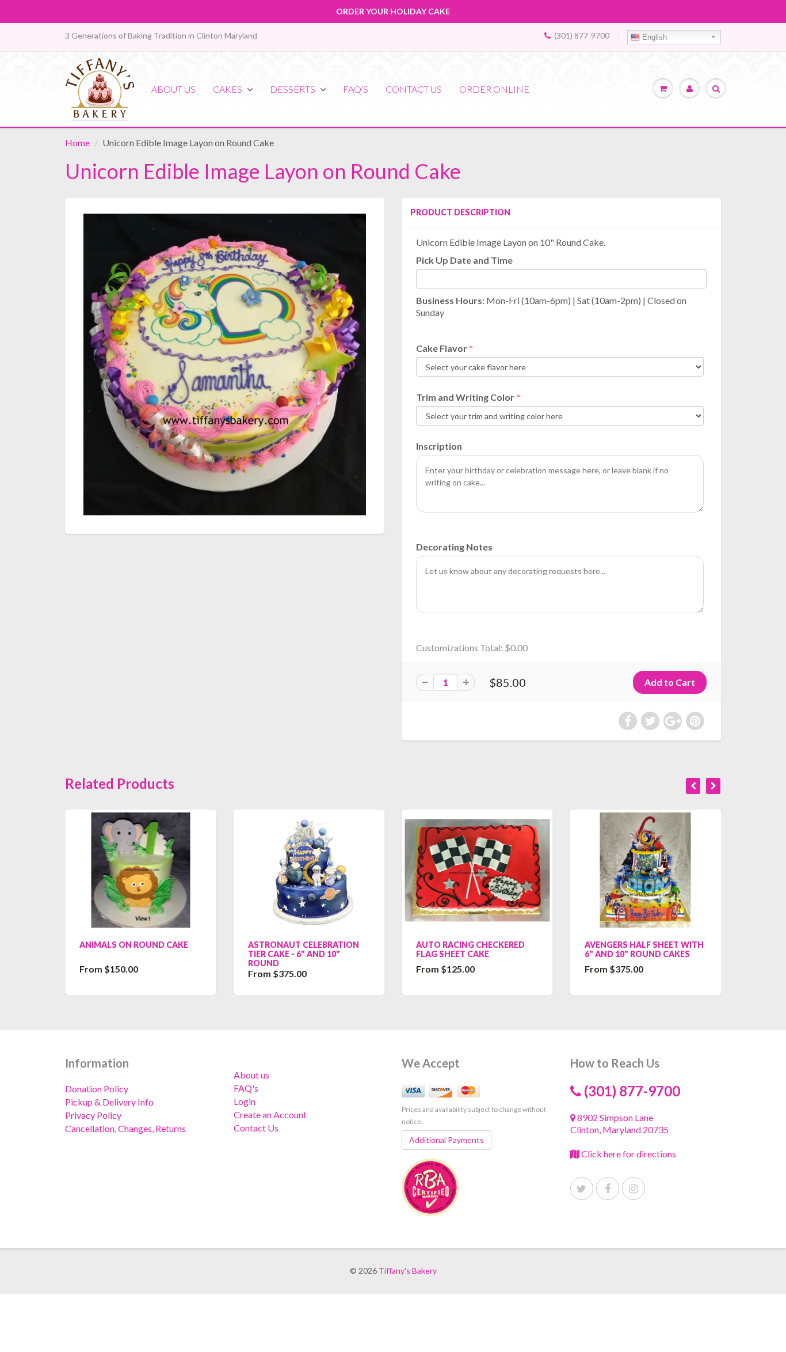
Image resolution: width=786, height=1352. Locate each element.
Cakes (227, 88)
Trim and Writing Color (465, 397)
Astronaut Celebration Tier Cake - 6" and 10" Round (303, 954)
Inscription (439, 445)
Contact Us (256, 1127)
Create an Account (270, 1114)
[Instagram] (633, 1188)
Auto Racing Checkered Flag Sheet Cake (470, 949)
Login (244, 1101)
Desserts (292, 88)
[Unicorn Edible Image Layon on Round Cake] (224, 364)
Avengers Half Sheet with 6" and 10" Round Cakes (644, 949)
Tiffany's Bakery (408, 1270)
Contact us (414, 88)
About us (173, 88)
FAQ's (355, 88)
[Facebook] (607, 1188)
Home (77, 142)
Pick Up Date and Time (464, 260)
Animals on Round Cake (133, 945)
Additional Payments (446, 1140)
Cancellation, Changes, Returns (125, 1128)
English (653, 37)
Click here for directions (627, 1153)
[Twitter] (581, 1188)
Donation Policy (96, 1088)
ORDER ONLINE (494, 88)
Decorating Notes (454, 546)
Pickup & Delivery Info (109, 1101)
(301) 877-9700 (581, 35)
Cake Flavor (441, 348)
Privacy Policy (93, 1115)
